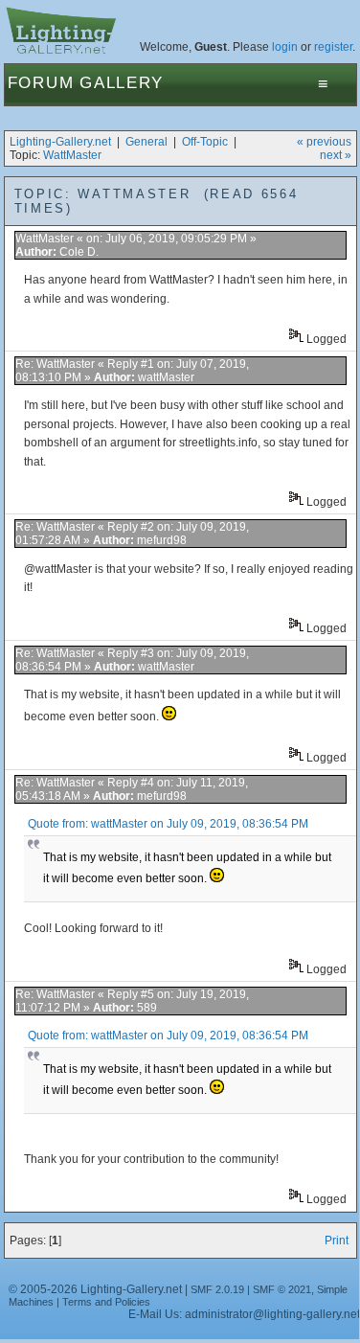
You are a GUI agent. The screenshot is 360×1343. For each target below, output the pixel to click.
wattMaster (166, 377)
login (285, 47)
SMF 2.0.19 (217, 1289)
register (333, 47)
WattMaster (72, 155)
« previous (324, 141)
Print (337, 1240)
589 (147, 1007)
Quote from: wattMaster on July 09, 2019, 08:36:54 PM (168, 824)
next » (335, 155)
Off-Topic (205, 141)
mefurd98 (162, 540)
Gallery (121, 83)
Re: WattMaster (55, 364)
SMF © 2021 (282, 1289)
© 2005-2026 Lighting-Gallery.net (95, 1289)
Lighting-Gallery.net (60, 141)
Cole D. (79, 252)
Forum (41, 83)
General (146, 141)
